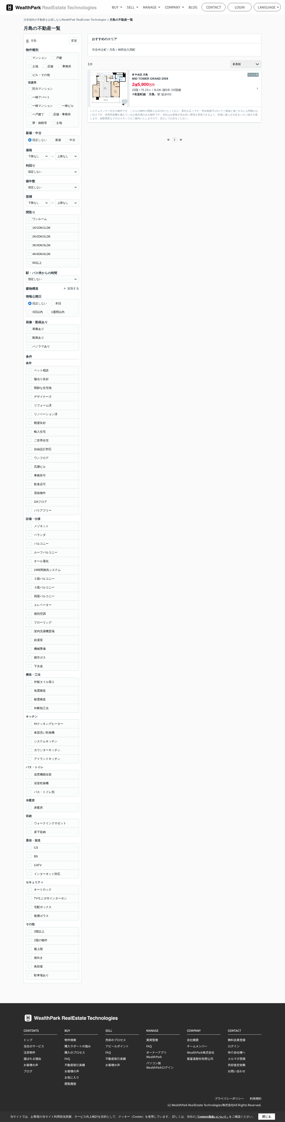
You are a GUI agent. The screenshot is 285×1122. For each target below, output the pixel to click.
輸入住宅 (40, 431)
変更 (74, 40)
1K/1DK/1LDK (41, 227)
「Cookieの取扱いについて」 (212, 1116)
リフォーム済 (43, 405)
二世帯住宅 (41, 440)
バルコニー (41, 543)
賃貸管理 (152, 1040)
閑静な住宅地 (43, 387)
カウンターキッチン (47, 750)
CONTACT (213, 7)
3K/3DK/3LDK (41, 245)
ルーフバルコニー (45, 552)
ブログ (28, 1071)
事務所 (66, 66)
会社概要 (193, 1040)
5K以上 (37, 262)
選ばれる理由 (32, 1059)
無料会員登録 (236, 1040)
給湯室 (38, 640)
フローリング (43, 622)
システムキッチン (45, 741)
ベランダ (40, 534)
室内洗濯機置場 (44, 631)
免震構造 (40, 690)
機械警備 (40, 648)
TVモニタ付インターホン (50, 898)
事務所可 (40, 475)
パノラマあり (41, 346)
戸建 (59, 57)
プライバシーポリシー (229, 1098)
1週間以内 (57, 312)
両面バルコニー (44, 596)
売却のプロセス (115, 1040)
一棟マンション (42, 105)
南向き (38, 957)
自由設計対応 (43, 449)
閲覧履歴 (70, 1084)
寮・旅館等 (39, 122)
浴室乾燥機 (41, 783)
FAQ (67, 1059)
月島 (112, 49)
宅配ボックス (43, 907)
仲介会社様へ (236, 1052)
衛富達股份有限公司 (200, 1059)
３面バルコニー (44, 587)
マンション (39, 57)
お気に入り (71, 1077)
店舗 (50, 66)
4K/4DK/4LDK (41, 254)
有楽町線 (140, 94)
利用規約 (255, 1098)
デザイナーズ (43, 396)
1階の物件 (40, 940)
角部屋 (38, 966)
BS (36, 856)
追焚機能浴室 (43, 774)
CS (36, 847)
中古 (72, 140)
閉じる (266, 1116)
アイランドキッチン (47, 758)
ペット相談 (41, 370)
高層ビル (40, 466)
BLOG (193, 7)
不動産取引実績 (74, 1065)
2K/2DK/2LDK (41, 236)
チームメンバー (197, 1046)
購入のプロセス (74, 1052)
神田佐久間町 (126, 49)
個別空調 (40, 613)
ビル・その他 (41, 75)
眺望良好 (40, 423)
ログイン (234, 1046)
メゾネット (41, 526)
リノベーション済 (45, 414)
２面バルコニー (44, 578)
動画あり (38, 337)
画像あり (38, 328)
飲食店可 (40, 484)
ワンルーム (39, 219)
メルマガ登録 (236, 1059)
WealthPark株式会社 (200, 1052)
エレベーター (43, 605)
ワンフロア (41, 458)
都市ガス (40, 657)
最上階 (38, 949)
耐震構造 (40, 699)
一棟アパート (41, 97)
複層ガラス (41, 915)
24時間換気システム (47, 570)
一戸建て (38, 114)
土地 (35, 66)
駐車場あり (41, 975)
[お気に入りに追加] (124, 102)
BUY (115, 7)
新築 (58, 140)
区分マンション (42, 88)
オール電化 (41, 561)
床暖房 (38, 807)
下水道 (38, 666)
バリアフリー (43, 510)
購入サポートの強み (77, 1046)
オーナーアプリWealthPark (156, 1054)
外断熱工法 (41, 708)
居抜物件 (40, 493)
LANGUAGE (266, 7)
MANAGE (149, 7)
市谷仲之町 (99, 49)
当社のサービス (34, 1046)
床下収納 (40, 832)
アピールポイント (117, 1046)
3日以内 (37, 312)
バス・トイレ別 (44, 792)
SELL (131, 7)
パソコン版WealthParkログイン (160, 1065)
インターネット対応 (47, 874)
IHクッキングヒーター (48, 723)
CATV (38, 865)
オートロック (43, 889)
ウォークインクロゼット (50, 823)
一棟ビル (68, 105)
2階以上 (39, 931)
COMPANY (172, 7)
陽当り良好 (41, 379)
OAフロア (40, 501)
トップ (28, 1040)
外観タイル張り (44, 682)
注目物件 (29, 1052)
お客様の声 (31, 1065)
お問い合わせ (236, 1071)
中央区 (138, 74)
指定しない (39, 140)
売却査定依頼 (236, 1065)
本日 (58, 303)
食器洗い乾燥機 (44, 732)
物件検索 (70, 1040)
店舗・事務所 (62, 114)
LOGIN (240, 7)
